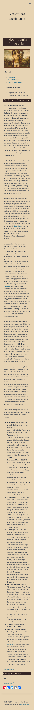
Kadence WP (24, 704)
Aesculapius (11, 644)
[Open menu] (26, 3)
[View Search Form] (30, 3)
